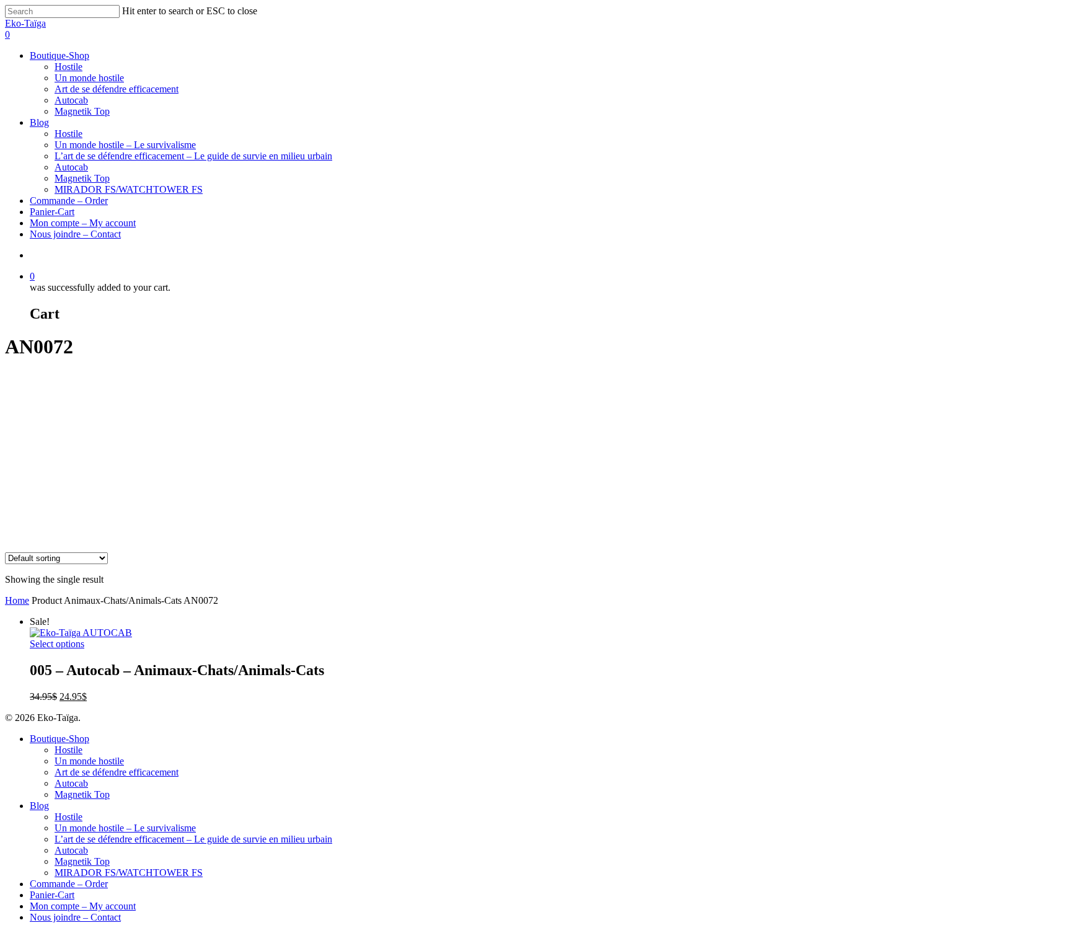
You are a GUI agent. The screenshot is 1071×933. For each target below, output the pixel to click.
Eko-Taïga (25, 23)
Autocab (71, 100)
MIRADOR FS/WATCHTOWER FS (129, 189)
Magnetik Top (82, 111)
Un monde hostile (89, 78)
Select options (57, 644)
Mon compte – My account (83, 223)
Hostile (68, 66)
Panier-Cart (52, 211)
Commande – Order (69, 200)
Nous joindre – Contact (75, 234)
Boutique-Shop (59, 55)
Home (17, 600)
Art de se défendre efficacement (116, 89)
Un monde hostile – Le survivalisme (125, 144)
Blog (39, 122)
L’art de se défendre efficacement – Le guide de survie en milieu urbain (193, 156)
